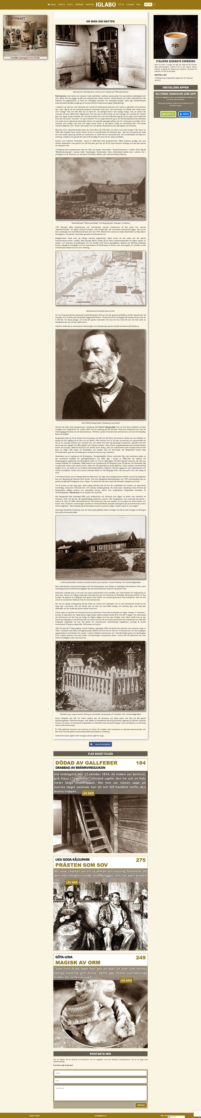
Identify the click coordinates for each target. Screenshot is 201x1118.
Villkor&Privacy (166, 1116)
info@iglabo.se (100, 1116)
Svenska (173, 1116)
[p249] (100, 1047)
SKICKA (141, 1105)
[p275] (100, 950)
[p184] (100, 852)
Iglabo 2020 (35, 1116)
